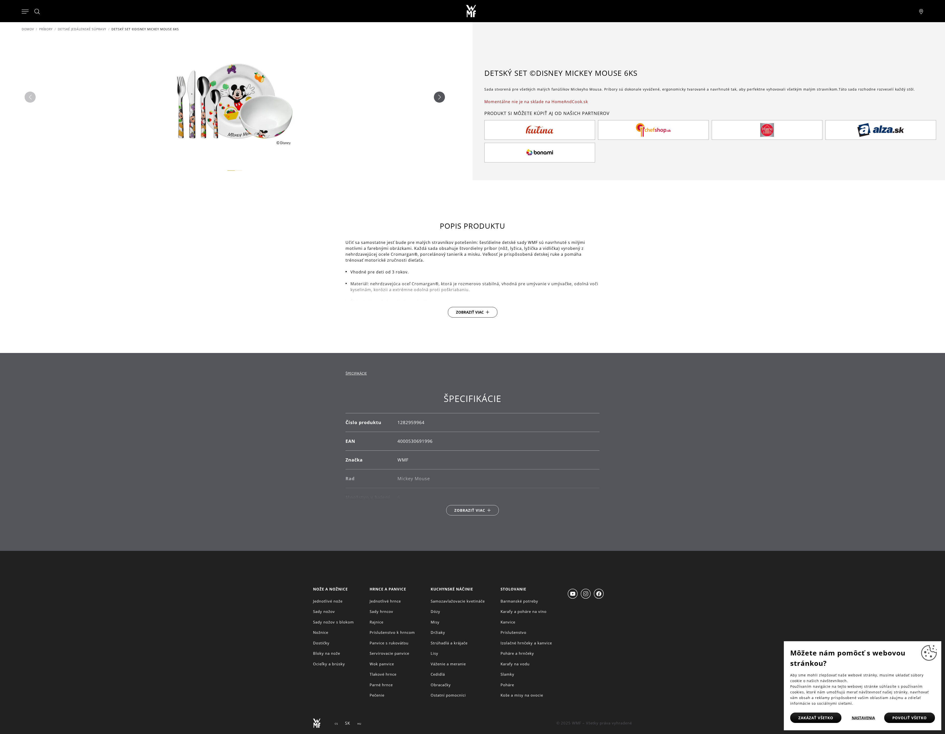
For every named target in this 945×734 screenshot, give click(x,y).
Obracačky (441, 684)
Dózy (435, 611)
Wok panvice (382, 663)
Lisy (434, 653)
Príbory (46, 29)
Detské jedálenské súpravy (82, 29)
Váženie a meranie (448, 663)
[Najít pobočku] (921, 11)
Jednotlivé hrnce (385, 601)
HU (359, 723)
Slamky (507, 674)
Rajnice (376, 622)
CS (336, 723)
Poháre (507, 684)
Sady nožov (324, 611)
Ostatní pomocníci (448, 695)
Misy (435, 622)
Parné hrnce (381, 684)
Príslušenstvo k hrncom (392, 632)
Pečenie (377, 695)
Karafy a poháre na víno (524, 611)
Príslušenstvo (513, 632)
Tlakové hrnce (383, 674)
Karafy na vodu (515, 663)
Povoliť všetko (909, 717)
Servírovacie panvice (389, 653)
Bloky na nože (326, 653)
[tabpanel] (472, 454)
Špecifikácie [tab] (356, 373)
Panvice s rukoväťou (389, 642)
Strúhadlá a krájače (449, 642)
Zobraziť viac (470, 312)
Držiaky (438, 632)
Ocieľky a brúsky (329, 663)
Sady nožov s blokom (333, 622)
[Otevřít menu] (25, 11)
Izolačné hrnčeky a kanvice (526, 642)
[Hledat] (37, 11)
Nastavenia (863, 717)
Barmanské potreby (519, 601)
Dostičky (321, 642)
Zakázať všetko (815, 717)
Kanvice (508, 622)
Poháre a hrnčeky (517, 653)
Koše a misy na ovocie (522, 695)
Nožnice (320, 632)
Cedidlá (438, 674)
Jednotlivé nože (328, 601)
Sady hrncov (381, 611)
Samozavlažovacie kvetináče (458, 601)
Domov (28, 29)
